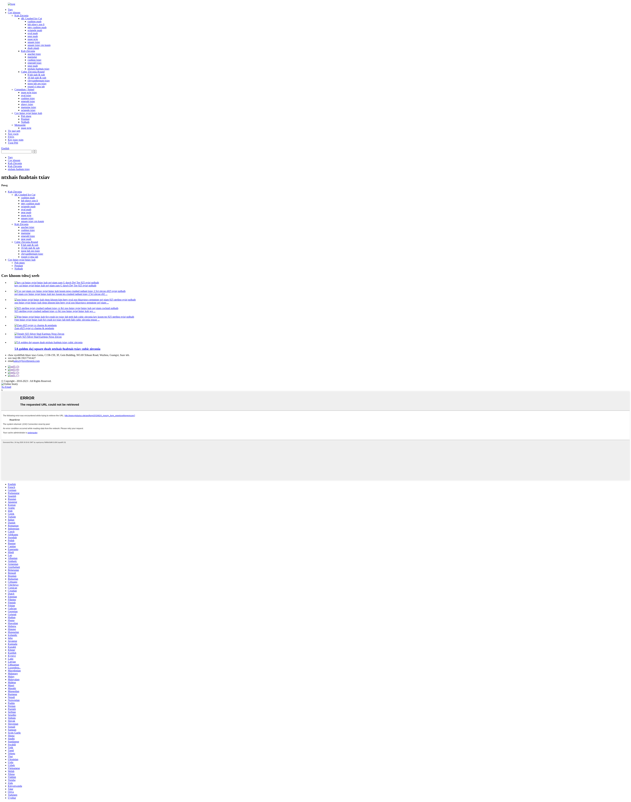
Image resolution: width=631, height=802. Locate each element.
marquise (32, 57)
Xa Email (6, 387)
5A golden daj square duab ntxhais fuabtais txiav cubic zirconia (57, 349)
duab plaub (33, 48)
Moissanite (20, 125)
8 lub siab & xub (36, 74)
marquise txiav (28, 107)
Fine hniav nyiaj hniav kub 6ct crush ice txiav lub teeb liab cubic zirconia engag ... (57, 319)
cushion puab (34, 21)
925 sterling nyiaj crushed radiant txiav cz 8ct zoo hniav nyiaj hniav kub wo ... (54, 311)
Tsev (10, 9)
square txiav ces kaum (39, 45)
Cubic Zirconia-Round (33, 71)
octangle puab (35, 30)
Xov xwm (13, 133)
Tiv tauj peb (14, 131)
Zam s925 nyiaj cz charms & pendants (34, 328)
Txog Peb (13, 142)
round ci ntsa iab (36, 86)
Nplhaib (25, 122)
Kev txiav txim (15, 139)
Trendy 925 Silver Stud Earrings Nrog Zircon (38, 336)
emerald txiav (35, 62)
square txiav (34, 42)
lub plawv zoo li (36, 24)
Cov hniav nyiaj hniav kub (28, 113)
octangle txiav (28, 110)
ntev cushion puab (37, 27)
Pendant (25, 119)
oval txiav (26, 95)
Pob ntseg (26, 116)
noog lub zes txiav (37, 83)
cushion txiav (34, 60)
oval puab (33, 33)
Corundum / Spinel (24, 89)
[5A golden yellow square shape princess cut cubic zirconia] (48, 342)
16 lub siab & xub (37, 77)
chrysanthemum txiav (39, 80)
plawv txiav (27, 104)
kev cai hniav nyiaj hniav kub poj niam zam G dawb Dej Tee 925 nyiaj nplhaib (55, 285)
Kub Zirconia (21, 15)
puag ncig (33, 39)
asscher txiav (34, 54)
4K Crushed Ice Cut (31, 18)
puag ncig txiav (29, 92)
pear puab (33, 36)
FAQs (11, 136)
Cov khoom (14, 12)
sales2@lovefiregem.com (26, 361)
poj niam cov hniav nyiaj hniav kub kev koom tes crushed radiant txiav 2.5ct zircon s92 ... (60, 294)
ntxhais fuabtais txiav (38, 68)
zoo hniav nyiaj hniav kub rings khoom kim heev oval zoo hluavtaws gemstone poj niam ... (61, 302)
